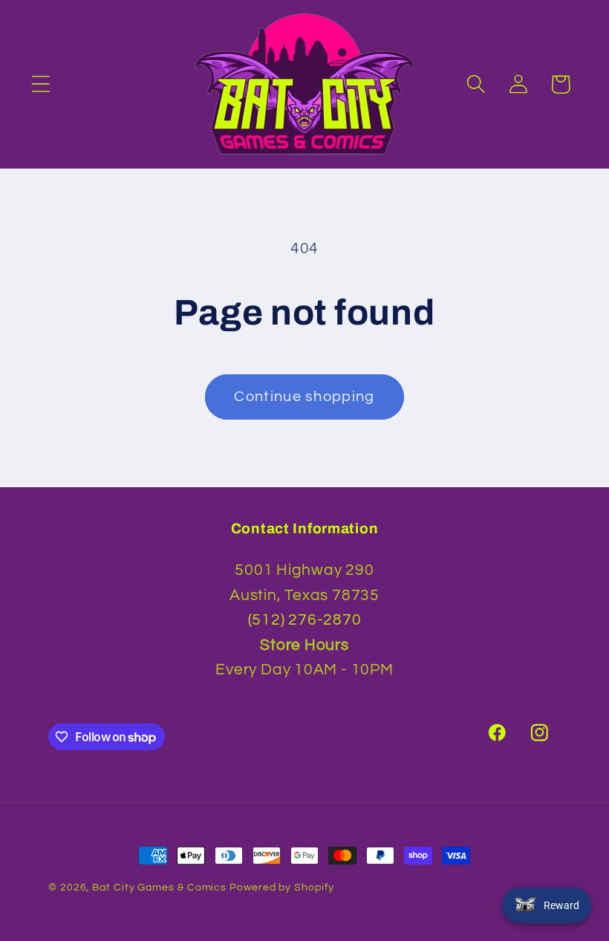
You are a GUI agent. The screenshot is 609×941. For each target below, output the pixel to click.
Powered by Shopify (281, 887)
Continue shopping (304, 396)
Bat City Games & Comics (159, 887)
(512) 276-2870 (305, 620)
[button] (40, 84)
